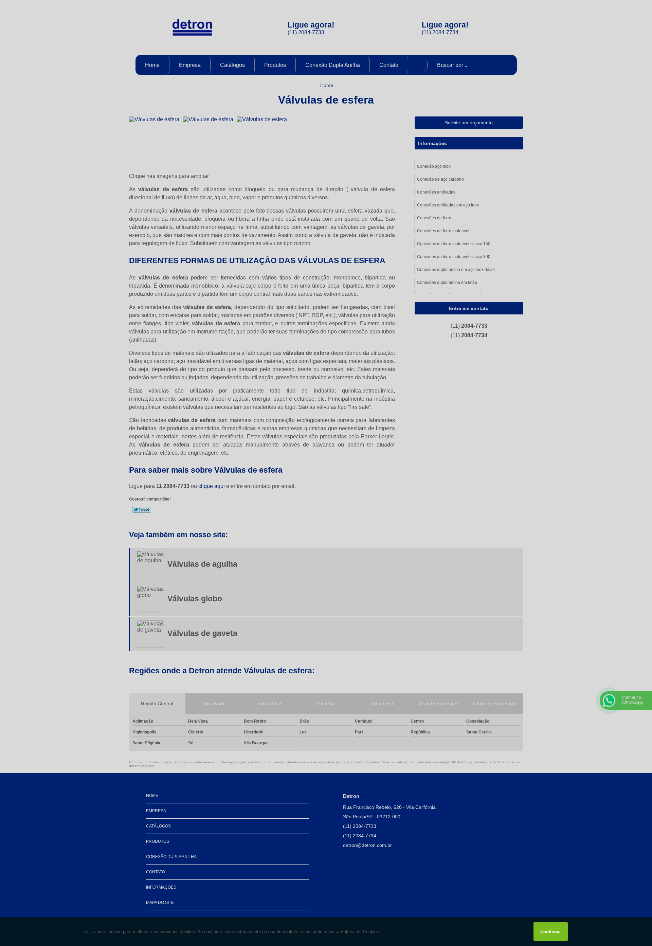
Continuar (550, 931)
